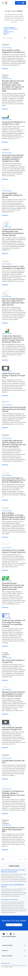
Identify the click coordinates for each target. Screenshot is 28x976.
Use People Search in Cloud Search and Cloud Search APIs (13, 829)
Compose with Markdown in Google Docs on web (13, 123)
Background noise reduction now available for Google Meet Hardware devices (13, 694)
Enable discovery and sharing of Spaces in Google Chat (13, 375)
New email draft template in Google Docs (13, 661)
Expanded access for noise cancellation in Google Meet (13, 267)
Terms (11, 966)
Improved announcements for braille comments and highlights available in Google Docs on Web (12, 158)
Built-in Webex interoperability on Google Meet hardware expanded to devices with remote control (13, 516)
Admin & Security (9, 31)
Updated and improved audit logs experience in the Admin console (14, 409)
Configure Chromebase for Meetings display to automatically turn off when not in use (13, 794)
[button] (14, 945)
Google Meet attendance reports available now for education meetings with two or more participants (14, 443)
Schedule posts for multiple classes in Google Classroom (13, 551)
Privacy (7, 966)
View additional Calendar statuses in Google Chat (12, 728)
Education (7, 33)
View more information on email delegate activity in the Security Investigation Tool (13, 480)
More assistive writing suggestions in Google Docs (13, 51)
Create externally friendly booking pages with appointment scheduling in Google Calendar (13, 232)
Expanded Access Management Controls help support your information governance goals (13, 586)
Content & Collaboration (11, 29)
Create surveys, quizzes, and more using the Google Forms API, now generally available (13, 623)
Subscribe (20, 3)
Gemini (6, 30)
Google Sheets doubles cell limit (13, 761)
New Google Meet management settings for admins (12, 195)
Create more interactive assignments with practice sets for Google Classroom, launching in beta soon (13, 339)
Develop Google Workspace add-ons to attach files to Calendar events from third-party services (13, 302)
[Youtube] (3, 934)
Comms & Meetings (10, 27)
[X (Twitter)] (7, 934)
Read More (5, 68)
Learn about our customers (9, 899)
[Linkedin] (10, 934)
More (6, 34)
